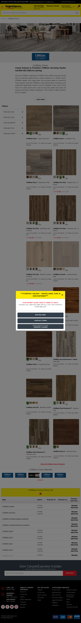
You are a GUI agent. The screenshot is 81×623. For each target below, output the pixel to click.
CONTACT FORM (40, 320)
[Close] (62, 294)
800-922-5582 (40, 315)
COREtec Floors (40, 326)
